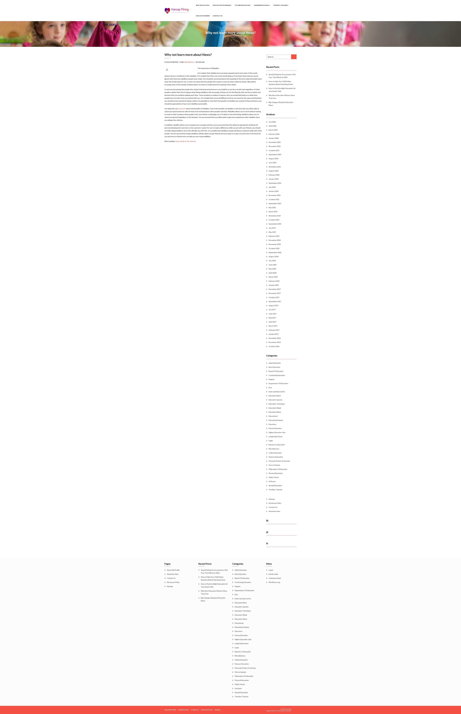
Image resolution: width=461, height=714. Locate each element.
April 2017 (272, 322)
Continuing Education (277, 375)
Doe (270, 387)
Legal (271, 441)
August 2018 (274, 256)
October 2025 (274, 150)
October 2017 (274, 297)
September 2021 (275, 203)
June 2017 (272, 314)
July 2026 (272, 122)
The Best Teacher (280, 5)
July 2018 (272, 261)
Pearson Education (276, 457)
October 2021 (274, 199)
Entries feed (273, 574)
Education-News (203, 16)
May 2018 (272, 269)
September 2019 (275, 224)
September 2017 (275, 301)
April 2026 (272, 126)
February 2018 (274, 281)
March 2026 (273, 130)
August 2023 (274, 171)
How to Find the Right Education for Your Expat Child (282, 89)
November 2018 (275, 244)
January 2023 (274, 179)
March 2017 (273, 326)
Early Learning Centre (277, 392)
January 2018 (274, 285)
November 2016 (275, 342)
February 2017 (274, 330)
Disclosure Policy (275, 503)
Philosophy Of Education (278, 469)
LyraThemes (287, 710)
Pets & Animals (274, 465)
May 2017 (272, 318)
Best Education (202, 5)
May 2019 (272, 232)
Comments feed (275, 578)
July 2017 (272, 310)
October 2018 (274, 248)
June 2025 (272, 163)
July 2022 (272, 187)
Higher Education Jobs (277, 432)
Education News (275, 396)
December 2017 (275, 289)
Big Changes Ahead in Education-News (281, 103)
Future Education (242, 5)
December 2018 (275, 240)
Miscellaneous (189, 62)
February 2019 (274, 236)
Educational (273, 416)
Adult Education (275, 363)
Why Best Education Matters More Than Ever (282, 96)
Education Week (275, 408)
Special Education (275, 485)
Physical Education (276, 473)
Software (272, 481)
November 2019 (275, 216)
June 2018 (272, 265)
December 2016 (275, 338)
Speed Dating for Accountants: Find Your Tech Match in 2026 (282, 75)
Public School (274, 477)
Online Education (275, 453)
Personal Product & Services (279, 461)
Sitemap (272, 499)
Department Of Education (278, 383)
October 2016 (274, 346)
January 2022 (274, 191)
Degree (271, 379)
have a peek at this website (185, 141)
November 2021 (275, 195)
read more (182, 109)
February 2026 (274, 134)
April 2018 (272, 273)
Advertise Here (274, 511)
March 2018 (273, 277)
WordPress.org (274, 582)
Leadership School (261, 5)
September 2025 (275, 154)
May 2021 (272, 208)
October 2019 (274, 220)
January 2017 (274, 334)
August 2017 (274, 305)
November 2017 (275, 293)
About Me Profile (173, 570)
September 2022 (275, 183)
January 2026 (274, 138)
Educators (272, 424)
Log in (271, 570)
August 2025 (274, 159)
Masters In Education (277, 445)
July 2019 (272, 228)
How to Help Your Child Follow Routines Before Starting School (281, 82)
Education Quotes (275, 400)
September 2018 (275, 252)
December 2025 (275, 142)
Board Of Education (276, 371)
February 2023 (274, 175)
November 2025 (275, 146)
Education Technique (222, 5)
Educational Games (276, 420)
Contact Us (217, 16)
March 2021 (273, 212)
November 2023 (275, 167)
